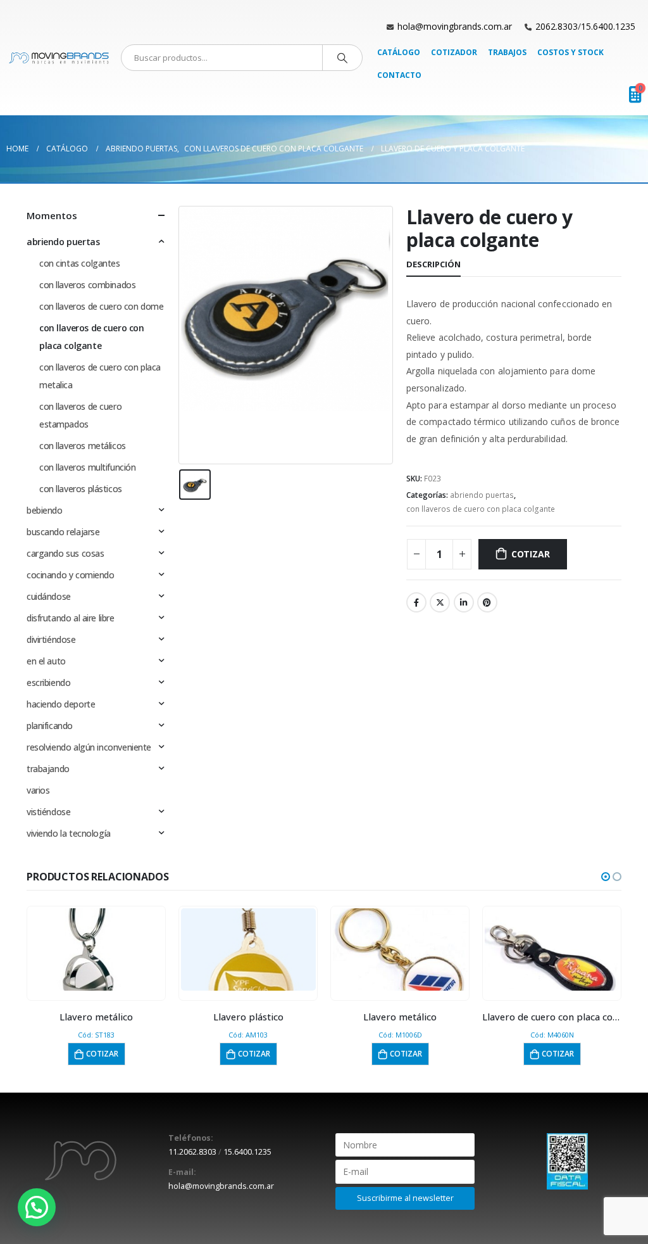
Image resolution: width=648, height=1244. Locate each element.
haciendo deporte (61, 704)
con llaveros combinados (87, 285)
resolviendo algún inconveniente (89, 747)
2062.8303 (556, 26)
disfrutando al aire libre (71, 618)
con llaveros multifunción (87, 467)
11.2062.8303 (192, 1151)
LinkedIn (464, 602)
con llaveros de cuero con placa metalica (100, 376)
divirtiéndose (51, 639)
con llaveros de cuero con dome (101, 306)
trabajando (48, 769)
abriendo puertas (482, 495)
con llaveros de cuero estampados (80, 415)
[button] (605, 876)
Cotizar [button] (102, 1053)
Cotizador (454, 52)
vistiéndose (48, 812)
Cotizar (530, 554)
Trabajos (507, 52)
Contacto (399, 75)
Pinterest (487, 602)
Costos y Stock (570, 52)
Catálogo (398, 52)
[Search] (342, 57)
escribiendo (48, 682)
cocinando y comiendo (71, 575)
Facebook (416, 602)
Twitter (440, 602)
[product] (96, 949)
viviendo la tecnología (69, 833)
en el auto (46, 661)
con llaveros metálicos (82, 446)
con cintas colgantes (79, 263)
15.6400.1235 (608, 26)
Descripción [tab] (433, 264)
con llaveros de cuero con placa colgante (480, 509)
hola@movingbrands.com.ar (454, 26)
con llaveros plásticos (80, 489)
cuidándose (49, 596)
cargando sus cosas (65, 553)
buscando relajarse (63, 532)
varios (38, 790)
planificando (50, 726)
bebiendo (45, 510)
